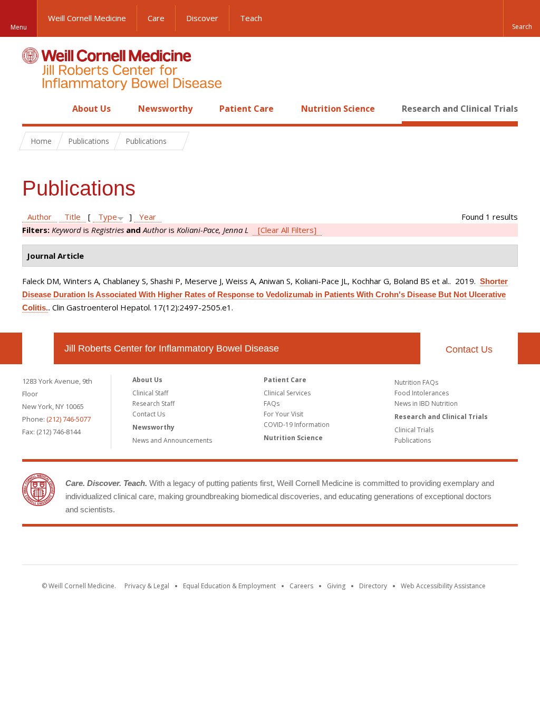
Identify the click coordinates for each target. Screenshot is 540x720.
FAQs (271, 403)
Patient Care (246, 108)
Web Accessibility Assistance (443, 585)
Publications (412, 440)
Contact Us (469, 349)
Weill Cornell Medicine (87, 18)
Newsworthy (165, 108)
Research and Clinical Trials (460, 108)
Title (72, 216)
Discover (202, 18)
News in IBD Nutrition (426, 403)
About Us (91, 108)
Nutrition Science (338, 108)
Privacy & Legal (146, 585)
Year (147, 216)
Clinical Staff (150, 392)
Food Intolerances (421, 392)
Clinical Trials (413, 429)
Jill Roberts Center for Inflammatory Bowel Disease (171, 348)
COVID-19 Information (297, 424)
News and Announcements (172, 440)
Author (39, 216)
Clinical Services (287, 392)
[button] (521, 18)
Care (156, 18)
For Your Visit (283, 414)
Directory (373, 585)
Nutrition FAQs (416, 382)
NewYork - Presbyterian (358, 547)
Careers (301, 585)
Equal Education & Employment (229, 585)
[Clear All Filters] (287, 230)
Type (107, 216)
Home (33, 108)
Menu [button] (19, 27)
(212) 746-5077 (68, 419)
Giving (336, 585)
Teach (251, 18)
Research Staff (153, 403)
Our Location (38, 348)
